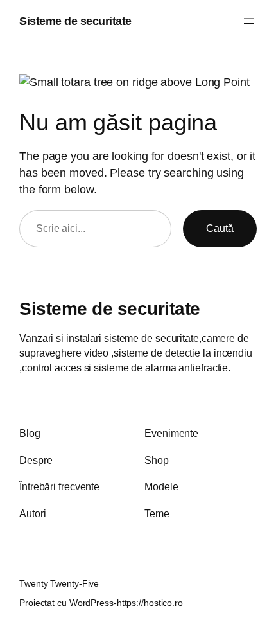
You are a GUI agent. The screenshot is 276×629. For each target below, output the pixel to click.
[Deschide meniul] (249, 21)
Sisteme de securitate (75, 21)
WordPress (91, 603)
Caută (220, 228)
